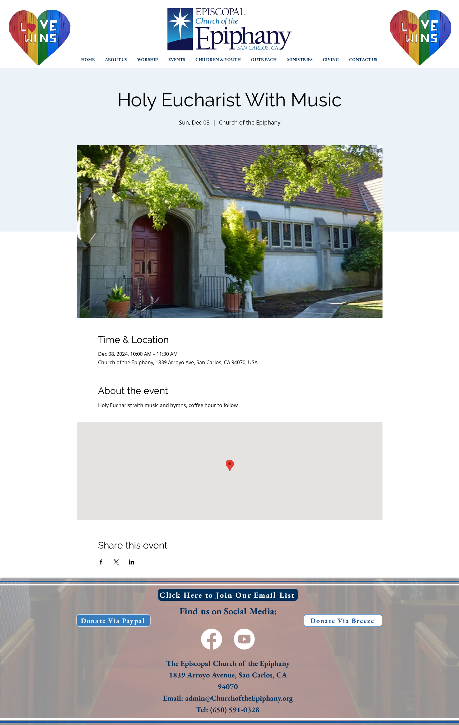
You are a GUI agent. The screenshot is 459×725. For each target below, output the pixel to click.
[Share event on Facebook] (101, 561)
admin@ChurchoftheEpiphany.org (239, 698)
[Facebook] (211, 639)
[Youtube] (244, 639)
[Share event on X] (116, 561)
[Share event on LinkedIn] (132, 561)
